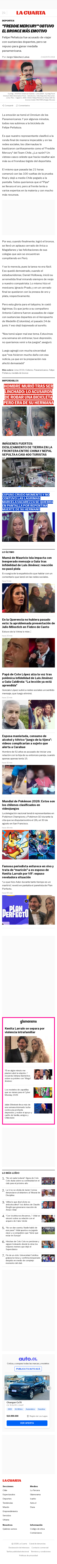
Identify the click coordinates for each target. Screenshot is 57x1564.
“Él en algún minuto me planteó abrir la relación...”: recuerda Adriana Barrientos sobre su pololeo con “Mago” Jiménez (18, 1075)
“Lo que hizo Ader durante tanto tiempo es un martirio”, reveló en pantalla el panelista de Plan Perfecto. (27, 885)
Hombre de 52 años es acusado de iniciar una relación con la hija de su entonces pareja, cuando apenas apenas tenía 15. (28, 755)
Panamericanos (41, 369)
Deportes (8, 20)
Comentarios (24, 105)
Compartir (9, 105)
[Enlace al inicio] (28, 1022)
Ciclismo (29, 369)
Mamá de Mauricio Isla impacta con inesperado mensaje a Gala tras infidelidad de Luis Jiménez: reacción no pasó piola (27, 563)
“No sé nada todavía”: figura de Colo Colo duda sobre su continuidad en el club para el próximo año (23, 1181)
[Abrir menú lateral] (4, 13)
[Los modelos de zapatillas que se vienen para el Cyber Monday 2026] (43, 1092)
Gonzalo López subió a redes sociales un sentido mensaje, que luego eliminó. (28, 691)
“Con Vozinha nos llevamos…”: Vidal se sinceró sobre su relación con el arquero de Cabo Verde (23, 1218)
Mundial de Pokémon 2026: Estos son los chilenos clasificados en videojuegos (28, 805)
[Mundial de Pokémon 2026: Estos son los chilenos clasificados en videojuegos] (28, 845)
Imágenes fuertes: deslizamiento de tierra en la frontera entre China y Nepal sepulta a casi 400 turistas (27, 449)
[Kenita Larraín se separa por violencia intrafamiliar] (28, 1049)
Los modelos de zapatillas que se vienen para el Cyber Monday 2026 (17, 1092)
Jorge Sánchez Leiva (17, 57)
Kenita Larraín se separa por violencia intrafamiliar (25, 1030)
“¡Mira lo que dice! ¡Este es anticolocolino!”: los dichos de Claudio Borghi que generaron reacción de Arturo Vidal (23, 1206)
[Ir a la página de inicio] (31, 13)
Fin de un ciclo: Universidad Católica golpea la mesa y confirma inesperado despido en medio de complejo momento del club (23, 1259)
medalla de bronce (20, 372)
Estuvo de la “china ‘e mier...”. (16, 631)
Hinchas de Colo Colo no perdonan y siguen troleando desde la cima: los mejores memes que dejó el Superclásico (22, 1245)
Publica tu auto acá (28, 1368)
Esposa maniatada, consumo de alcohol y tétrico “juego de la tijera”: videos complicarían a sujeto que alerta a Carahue (27, 741)
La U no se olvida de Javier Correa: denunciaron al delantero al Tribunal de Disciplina (23, 1193)
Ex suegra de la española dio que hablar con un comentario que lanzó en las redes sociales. (27, 575)
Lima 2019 (19, 369)
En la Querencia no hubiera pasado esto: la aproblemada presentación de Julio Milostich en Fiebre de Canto (28, 623)
